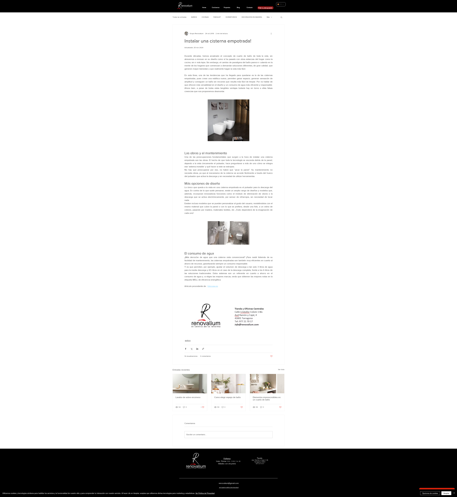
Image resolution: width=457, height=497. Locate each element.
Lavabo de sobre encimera (188, 397)
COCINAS (205, 17)
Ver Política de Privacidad (205, 493)
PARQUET (217, 17)
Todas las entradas (179, 17)
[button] (281, 17)
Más (268, 17)
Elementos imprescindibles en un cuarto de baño (267, 398)
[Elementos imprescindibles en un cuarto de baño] (267, 383)
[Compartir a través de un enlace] (203, 349)
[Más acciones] (271, 33)
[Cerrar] (454, 493)
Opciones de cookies (430, 493)
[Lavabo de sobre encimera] (190, 383)
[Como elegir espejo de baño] (228, 383)
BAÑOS (194, 17)
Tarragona (257, 462)
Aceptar (446, 493)
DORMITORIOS (231, 17)
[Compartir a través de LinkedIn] (197, 349)
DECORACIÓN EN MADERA (252, 17)
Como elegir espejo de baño (227, 397)
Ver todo (281, 369)
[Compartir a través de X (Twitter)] (191, 349)
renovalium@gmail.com (229, 483)
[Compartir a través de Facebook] (185, 349)
